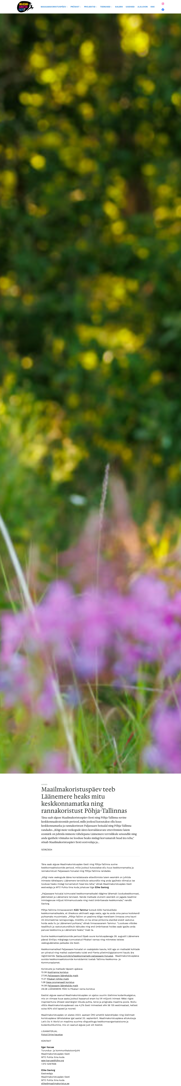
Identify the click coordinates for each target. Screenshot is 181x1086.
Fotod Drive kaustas (52, 1034)
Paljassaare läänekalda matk (62, 975)
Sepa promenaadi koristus (60, 982)
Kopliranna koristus (58, 972)
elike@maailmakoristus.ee (55, 1083)
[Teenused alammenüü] (111, 6)
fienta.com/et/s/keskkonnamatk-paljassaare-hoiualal (84, 956)
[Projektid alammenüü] (96, 6)
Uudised (44, 785)
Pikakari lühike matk (58, 979)
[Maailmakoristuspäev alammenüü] (67, 6)
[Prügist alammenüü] (80, 6)
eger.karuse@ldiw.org (52, 1060)
